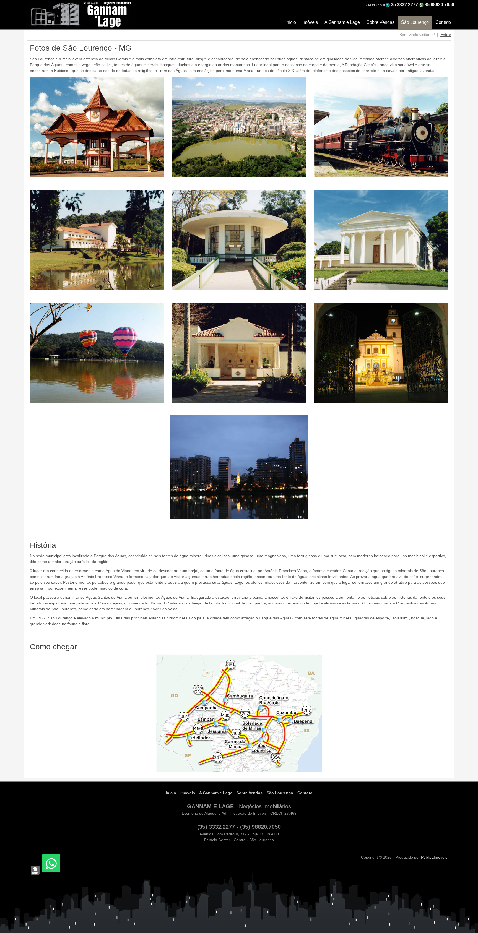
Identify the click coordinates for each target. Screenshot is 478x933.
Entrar (445, 34)
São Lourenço (415, 22)
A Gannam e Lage (342, 22)
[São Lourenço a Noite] (239, 467)
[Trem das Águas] (381, 126)
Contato (443, 22)
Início (290, 22)
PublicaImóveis (434, 857)
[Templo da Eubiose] (381, 239)
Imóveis (310, 22)
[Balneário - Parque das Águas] (97, 239)
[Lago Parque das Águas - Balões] (97, 352)
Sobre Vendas (380, 22)
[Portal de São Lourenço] (97, 126)
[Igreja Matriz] (381, 352)
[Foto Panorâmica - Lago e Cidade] (239, 126)
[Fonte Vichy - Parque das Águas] (239, 239)
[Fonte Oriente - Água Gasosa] (239, 352)
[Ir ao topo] (35, 870)
